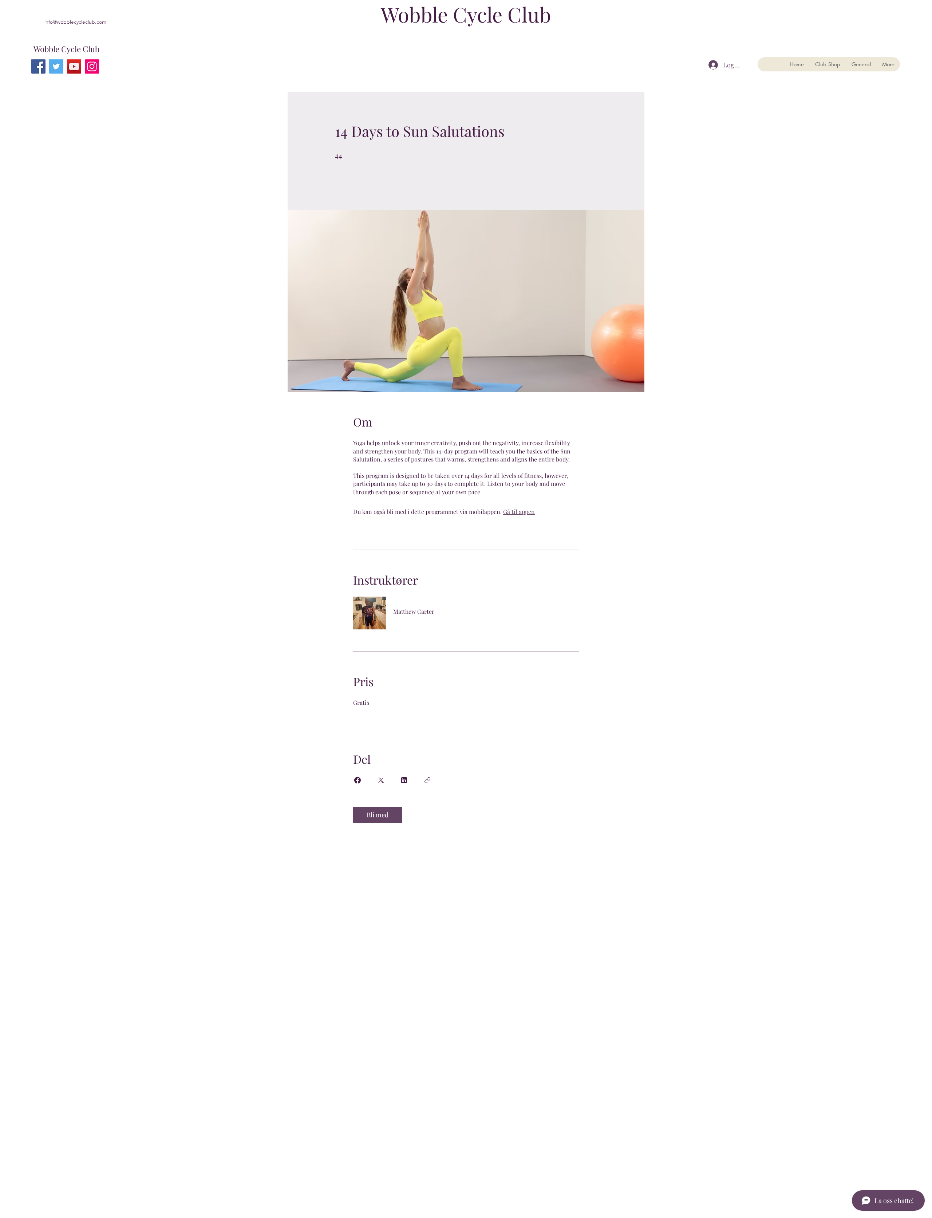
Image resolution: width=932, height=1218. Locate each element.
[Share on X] (380, 780)
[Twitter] (56, 66)
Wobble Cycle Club (66, 48)
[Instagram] (92, 66)
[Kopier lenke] (427, 780)
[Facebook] (38, 66)
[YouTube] (74, 66)
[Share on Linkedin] (404, 780)
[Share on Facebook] (357, 780)
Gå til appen (519, 511)
